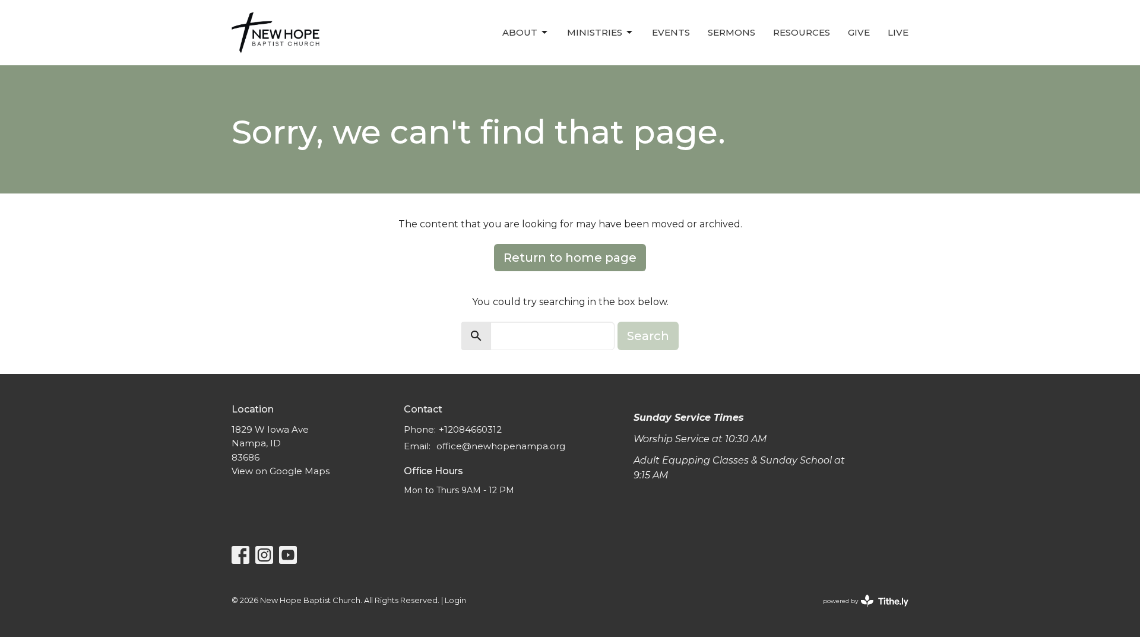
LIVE (898, 32)
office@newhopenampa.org (500, 446)
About (519, 32)
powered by (860, 611)
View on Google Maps (281, 471)
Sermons (731, 32)
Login (455, 600)
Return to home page (570, 257)
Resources (801, 32)
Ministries (594, 32)
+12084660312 (470, 429)
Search (648, 336)
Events (671, 32)
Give (859, 32)
